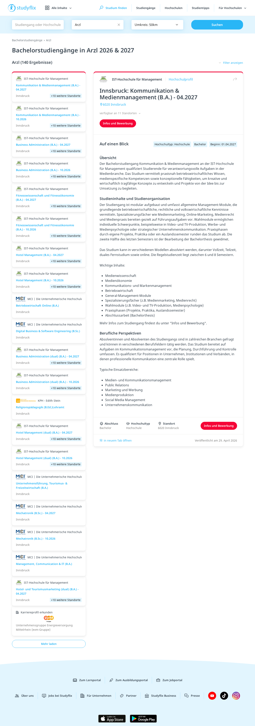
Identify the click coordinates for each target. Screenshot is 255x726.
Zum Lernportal (90, 680)
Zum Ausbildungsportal (132, 680)
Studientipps (200, 8)
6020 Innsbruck (114, 104)
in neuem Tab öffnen (118, 440)
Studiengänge (145, 8)
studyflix (26, 8)
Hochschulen (173, 8)
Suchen (217, 25)
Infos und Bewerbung (118, 123)
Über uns (27, 695)
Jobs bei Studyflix (60, 695)
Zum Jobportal (172, 680)
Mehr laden (49, 644)
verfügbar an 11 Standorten (119, 113)
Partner (131, 695)
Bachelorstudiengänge (27, 40)
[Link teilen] (234, 79)
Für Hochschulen (231, 8)
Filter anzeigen (233, 63)
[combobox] (157, 25)
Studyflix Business (163, 695)
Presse (195, 695)
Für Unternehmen (99, 695)
